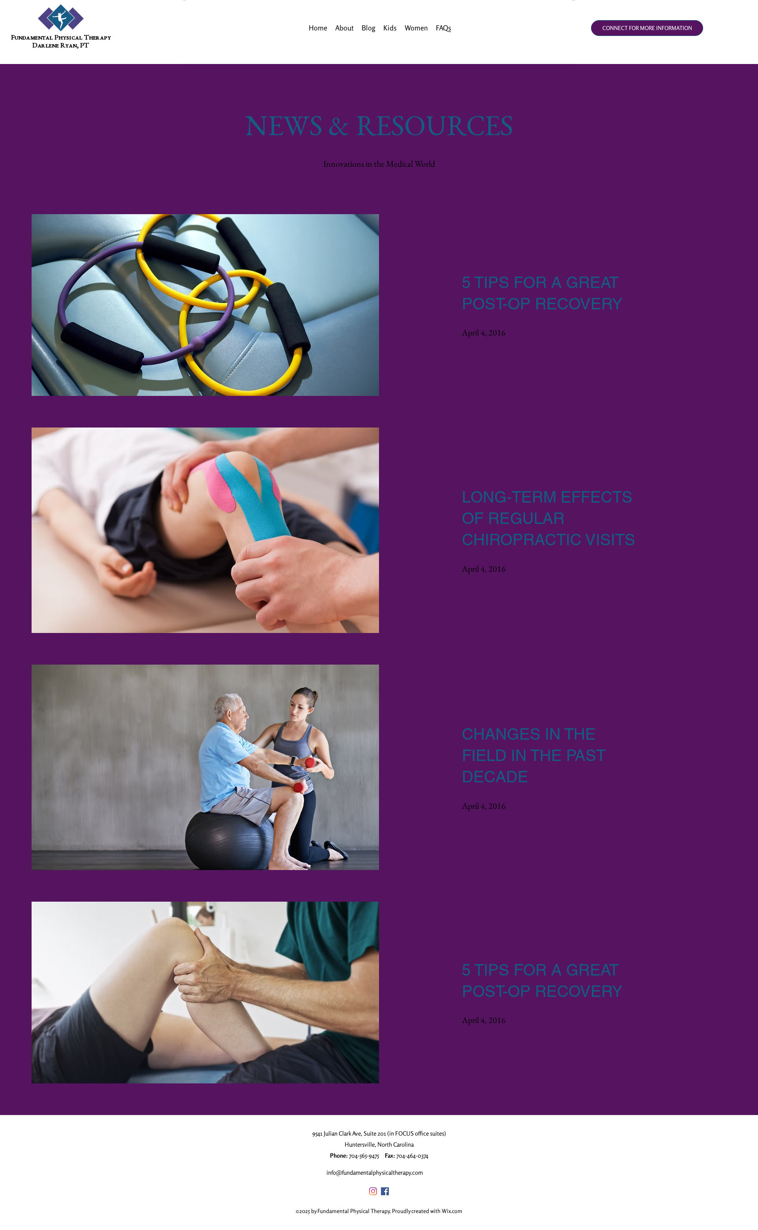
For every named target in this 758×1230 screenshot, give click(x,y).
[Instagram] (373, 1191)
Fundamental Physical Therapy (61, 37)
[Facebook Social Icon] (385, 1191)
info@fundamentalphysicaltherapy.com (374, 1172)
